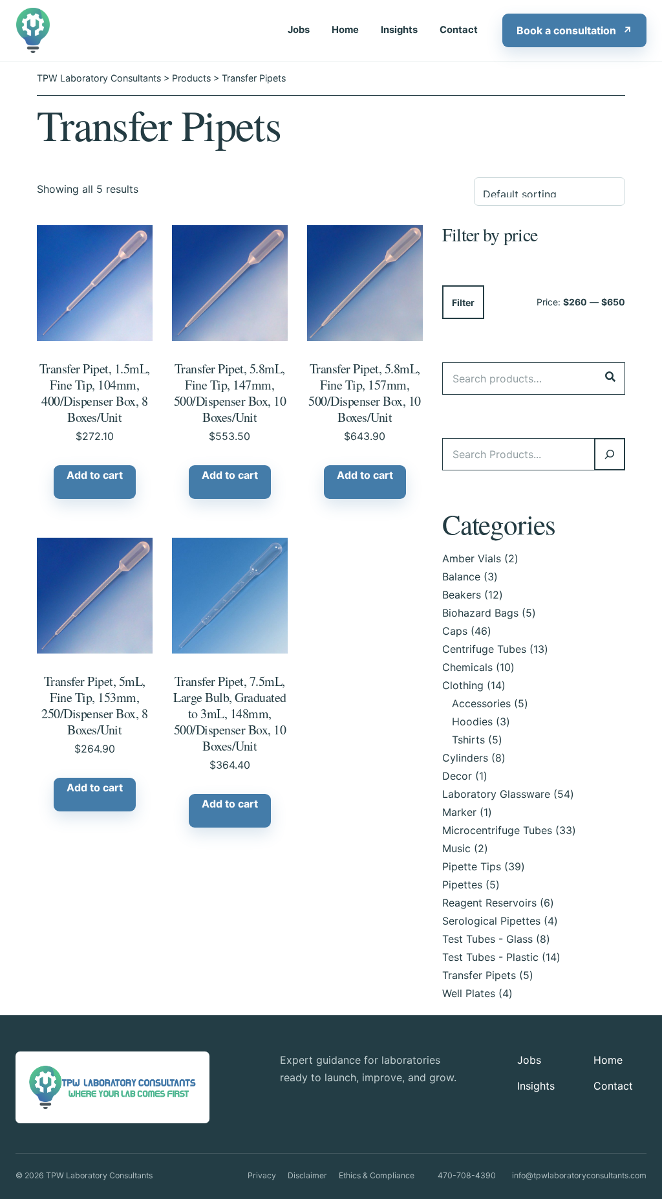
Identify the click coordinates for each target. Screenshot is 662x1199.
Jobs (299, 30)
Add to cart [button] (95, 474)
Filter (463, 302)
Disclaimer (307, 1175)
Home (345, 30)
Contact (459, 30)
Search (610, 376)
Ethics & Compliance (376, 1175)
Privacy (262, 1175)
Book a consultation (574, 30)
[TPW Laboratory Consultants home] (34, 30)
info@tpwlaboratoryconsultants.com (579, 1175)
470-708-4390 (467, 1175)
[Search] (609, 454)
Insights (399, 30)
